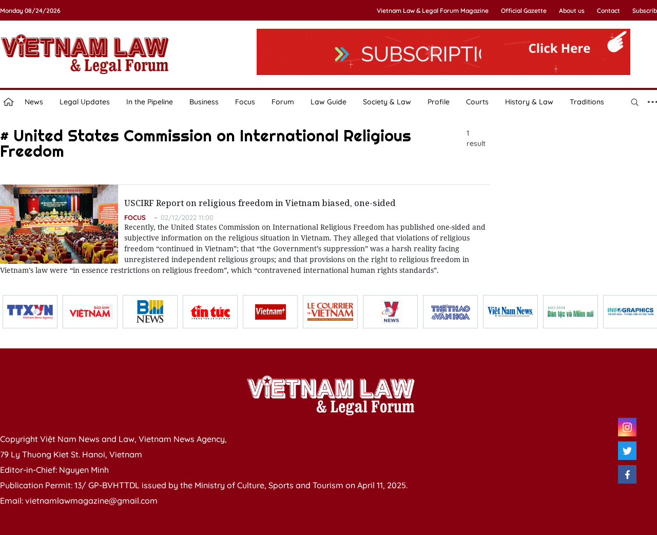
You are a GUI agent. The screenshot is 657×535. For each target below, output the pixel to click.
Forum (283, 101)
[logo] (330, 395)
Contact (608, 10)
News (34, 101)
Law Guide (328, 101)
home (8, 101)
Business (204, 101)
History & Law (529, 101)
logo (84, 54)
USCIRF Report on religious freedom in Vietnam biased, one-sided (260, 203)
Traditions (587, 101)
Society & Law (387, 101)
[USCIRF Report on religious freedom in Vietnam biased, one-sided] (59, 224)
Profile (439, 101)
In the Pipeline (149, 101)
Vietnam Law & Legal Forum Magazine (433, 10)
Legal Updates (85, 101)
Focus (245, 101)
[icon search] (634, 101)
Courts (477, 101)
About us (572, 10)
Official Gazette (524, 10)
